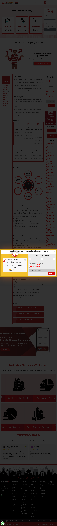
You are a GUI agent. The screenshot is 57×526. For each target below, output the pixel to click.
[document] (28, 263)
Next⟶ (51, 273)
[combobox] (42, 270)
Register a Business (35, 266)
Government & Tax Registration (37, 264)
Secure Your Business (35, 268)
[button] (54, 251)
